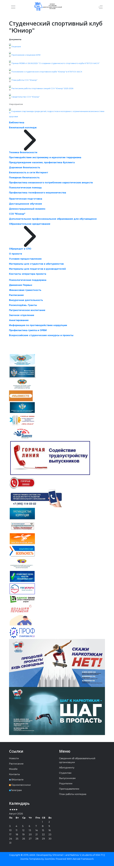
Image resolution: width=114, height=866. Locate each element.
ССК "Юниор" (17, 214)
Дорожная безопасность (24, 167)
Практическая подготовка (25, 198)
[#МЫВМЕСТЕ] (21, 395)
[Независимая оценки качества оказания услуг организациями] (22, 576)
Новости (14, 758)
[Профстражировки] (22, 632)
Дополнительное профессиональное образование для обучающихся (53, 219)
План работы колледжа (72, 794)
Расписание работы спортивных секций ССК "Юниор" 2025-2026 (42, 88)
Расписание (16, 295)
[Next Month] (17, 809)
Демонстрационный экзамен (27, 208)
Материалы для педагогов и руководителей (37, 269)
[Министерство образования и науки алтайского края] (22, 359)
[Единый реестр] (22, 526)
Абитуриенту (66, 767)
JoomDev (50, 859)
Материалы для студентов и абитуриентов (36, 264)
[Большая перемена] (21, 609)
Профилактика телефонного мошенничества (37, 192)
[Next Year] (14, 809)
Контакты (14, 774)
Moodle (13, 769)
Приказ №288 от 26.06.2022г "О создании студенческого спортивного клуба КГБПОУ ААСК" (55, 63)
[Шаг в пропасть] (57, 710)
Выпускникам (67, 778)
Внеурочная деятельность (26, 300)
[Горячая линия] (22, 482)
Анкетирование (19, 320)
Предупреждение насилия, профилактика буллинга (42, 162)
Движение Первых (20, 285)
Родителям (65, 783)
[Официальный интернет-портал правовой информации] (22, 563)
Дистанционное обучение (25, 203)
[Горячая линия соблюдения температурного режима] (22, 420)
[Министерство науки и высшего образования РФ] (22, 371)
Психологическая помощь (25, 187)
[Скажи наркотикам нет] (57, 662)
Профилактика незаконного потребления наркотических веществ (51, 182)
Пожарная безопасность (24, 177)
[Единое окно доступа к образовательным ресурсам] (22, 599)
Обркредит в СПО (20, 248)
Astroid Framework (83, 859)
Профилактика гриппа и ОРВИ (28, 330)
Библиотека (16, 122)
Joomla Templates (30, 859)
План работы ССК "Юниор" (24, 80)
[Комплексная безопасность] (22, 551)
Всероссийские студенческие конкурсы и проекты (41, 335)
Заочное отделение (21, 315)
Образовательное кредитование (29, 224)
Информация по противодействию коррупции (38, 325)
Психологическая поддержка (27, 280)
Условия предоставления (25, 258)
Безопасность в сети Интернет (28, 172)
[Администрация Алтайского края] (22, 384)
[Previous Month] (12, 809)
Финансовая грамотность (25, 290)
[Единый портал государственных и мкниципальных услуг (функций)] (21, 620)
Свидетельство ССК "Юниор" (25, 97)
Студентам (65, 773)
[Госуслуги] (22, 588)
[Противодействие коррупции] (22, 513)
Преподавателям (69, 789)
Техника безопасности (23, 152)
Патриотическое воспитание (27, 310)
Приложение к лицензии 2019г (26, 55)
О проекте (15, 253)
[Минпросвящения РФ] (22, 407)
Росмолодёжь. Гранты (23, 305)
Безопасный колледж (23, 127)
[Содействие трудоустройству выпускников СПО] (50, 458)
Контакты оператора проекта (27, 274)
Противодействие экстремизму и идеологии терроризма (45, 157)
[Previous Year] (10, 809)
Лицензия (16, 46)
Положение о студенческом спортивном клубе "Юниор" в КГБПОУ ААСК (47, 72)
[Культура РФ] (22, 538)
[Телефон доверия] (22, 433)
